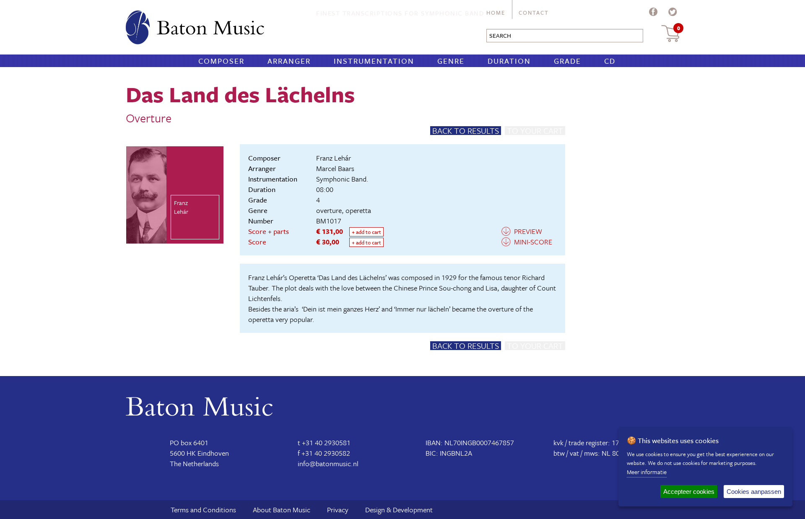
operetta (358, 210)
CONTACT (534, 12)
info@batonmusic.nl (328, 463)
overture (329, 210)
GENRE (451, 60)
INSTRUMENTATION (374, 60)
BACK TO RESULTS (465, 130)
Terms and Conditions (203, 509)
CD (609, 60)
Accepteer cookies (688, 491)
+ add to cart (366, 232)
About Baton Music (281, 509)
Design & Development (399, 509)
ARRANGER (289, 60)
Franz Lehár (333, 158)
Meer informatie (647, 471)
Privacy (337, 509)
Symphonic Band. (342, 179)
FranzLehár (181, 207)
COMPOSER (221, 60)
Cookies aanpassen (754, 491)
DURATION (509, 60)
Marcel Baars (335, 168)
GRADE (567, 60)
